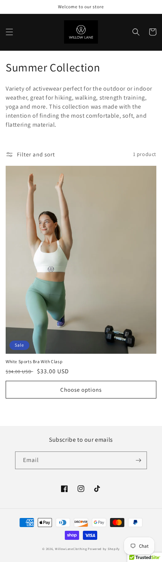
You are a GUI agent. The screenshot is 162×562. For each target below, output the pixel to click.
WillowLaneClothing (71, 549)
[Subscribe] (138, 460)
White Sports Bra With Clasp (34, 361)
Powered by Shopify (104, 549)
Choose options (81, 389)
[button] (9, 32)
